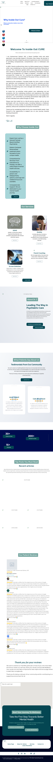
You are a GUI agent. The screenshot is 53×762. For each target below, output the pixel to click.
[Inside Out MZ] (3, 2)
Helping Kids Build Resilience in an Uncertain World (38, 538)
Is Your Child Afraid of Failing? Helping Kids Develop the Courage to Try (13, 538)
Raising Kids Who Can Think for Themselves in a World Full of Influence (13, 492)
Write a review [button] (10, 575)
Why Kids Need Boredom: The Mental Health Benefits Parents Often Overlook (38, 520)
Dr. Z (12, 487)
